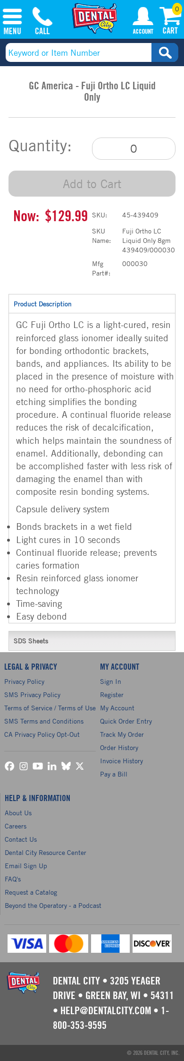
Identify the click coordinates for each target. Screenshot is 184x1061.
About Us (18, 813)
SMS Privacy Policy (32, 694)
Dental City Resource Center (45, 852)
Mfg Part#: (101, 268)
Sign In (110, 681)
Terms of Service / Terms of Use (50, 708)
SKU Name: (101, 235)
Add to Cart (92, 183)
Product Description (43, 304)
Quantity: (40, 146)
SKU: (99, 215)
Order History (119, 747)
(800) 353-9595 (42, 22)
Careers (15, 826)
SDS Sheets (31, 641)
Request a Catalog (31, 892)
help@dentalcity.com (105, 1011)
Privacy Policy (24, 681)
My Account (143, 22)
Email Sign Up (26, 866)
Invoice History (121, 761)
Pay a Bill (113, 774)
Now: (26, 216)
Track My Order (122, 734)
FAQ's (13, 879)
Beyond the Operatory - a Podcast (53, 905)
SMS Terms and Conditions (44, 721)
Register (112, 694)
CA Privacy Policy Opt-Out (42, 734)
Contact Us (21, 839)
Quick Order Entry (126, 721)
